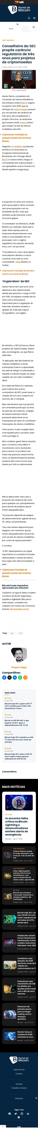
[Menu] (34, 18)
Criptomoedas (8, 40)
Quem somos (19, 1070)
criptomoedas (20, 109)
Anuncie (19, 1084)
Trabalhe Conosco (19, 1088)
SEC (24, 103)
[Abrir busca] (29, 18)
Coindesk (17, 146)
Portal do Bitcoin (19, 10)
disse (18, 262)
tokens (23, 122)
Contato (19, 1074)
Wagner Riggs (19, 667)
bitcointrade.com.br (19, 609)
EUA (5, 159)
